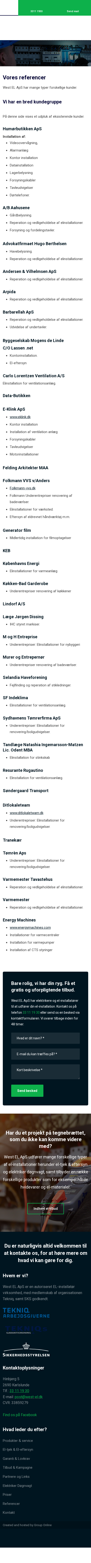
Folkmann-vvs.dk (22, 488)
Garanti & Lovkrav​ (16, 1459)
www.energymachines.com (30, 927)
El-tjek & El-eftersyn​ (18, 1449)
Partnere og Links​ (16, 1477)
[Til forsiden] (45, 26)
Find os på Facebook (20, 1415)
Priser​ (7, 1494)
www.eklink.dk (20, 417)
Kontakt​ (9, 1512)
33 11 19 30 (31, 1012)
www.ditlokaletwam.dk (26, 813)
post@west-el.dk (29, 1397)
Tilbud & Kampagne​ (17, 1467)
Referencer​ (11, 1504)
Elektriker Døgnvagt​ (17, 1486)
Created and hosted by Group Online (27, 1525)
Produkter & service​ (18, 1441)
